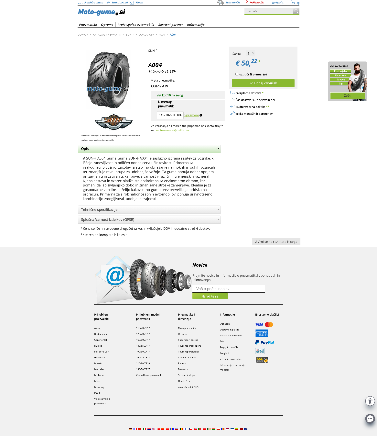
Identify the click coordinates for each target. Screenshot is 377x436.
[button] (370, 400)
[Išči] (296, 11)
